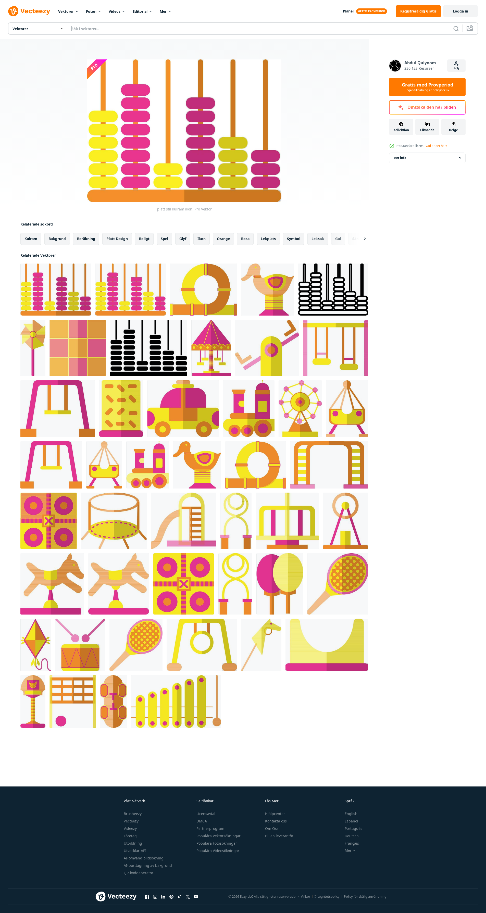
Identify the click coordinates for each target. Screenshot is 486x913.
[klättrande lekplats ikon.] (329, 465)
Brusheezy (133, 813)
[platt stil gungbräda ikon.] (267, 348)
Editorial (140, 11)
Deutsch (352, 835)
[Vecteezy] (29, 11)
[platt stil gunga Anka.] (267, 290)
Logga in (460, 11)
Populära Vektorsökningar (218, 835)
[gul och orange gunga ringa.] (202, 645)
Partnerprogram (210, 828)
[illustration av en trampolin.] (114, 521)
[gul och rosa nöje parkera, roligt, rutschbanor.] (326, 645)
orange (223, 238)
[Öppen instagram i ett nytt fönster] (155, 896)
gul (338, 238)
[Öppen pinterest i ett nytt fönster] (171, 896)
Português (353, 828)
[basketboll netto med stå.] (32, 701)
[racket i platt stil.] (337, 584)
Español (351, 821)
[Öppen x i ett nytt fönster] (188, 896)
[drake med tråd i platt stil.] (35, 645)
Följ (456, 68)
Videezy (130, 828)
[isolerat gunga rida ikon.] (287, 521)
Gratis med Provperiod (427, 87)
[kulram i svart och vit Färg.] (148, 348)
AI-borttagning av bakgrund (148, 865)
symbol (293, 238)
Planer (348, 11)
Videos (114, 11)
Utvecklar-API (135, 850)
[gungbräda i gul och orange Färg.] (261, 645)
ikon (201, 238)
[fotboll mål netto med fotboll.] (72, 701)
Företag (130, 835)
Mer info (399, 158)
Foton (91, 11)
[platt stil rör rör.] (203, 290)
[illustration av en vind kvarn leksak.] (32, 348)
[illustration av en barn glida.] (183, 521)
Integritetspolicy (327, 896)
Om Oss (272, 828)
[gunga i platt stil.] (335, 348)
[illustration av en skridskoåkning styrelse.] (113, 701)
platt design (117, 238)
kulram (30, 238)
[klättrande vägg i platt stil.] (121, 408)
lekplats (268, 238)
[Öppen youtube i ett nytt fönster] (196, 896)
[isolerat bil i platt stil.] (183, 408)
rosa (245, 238)
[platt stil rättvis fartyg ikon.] (347, 408)
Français (352, 843)
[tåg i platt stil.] (249, 408)
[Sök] (456, 29)
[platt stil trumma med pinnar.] (80, 645)
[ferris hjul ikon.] (345, 521)
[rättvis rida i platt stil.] (211, 348)
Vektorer (66, 11)
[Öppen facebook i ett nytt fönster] (147, 896)
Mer (163, 11)
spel (164, 238)
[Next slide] (360, 239)
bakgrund (57, 238)
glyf (182, 238)
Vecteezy (131, 821)
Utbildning (133, 843)
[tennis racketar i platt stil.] (279, 584)
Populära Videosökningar (217, 850)
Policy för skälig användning (365, 896)
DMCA (201, 821)
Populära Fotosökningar (216, 843)
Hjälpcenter (275, 813)
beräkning (86, 238)
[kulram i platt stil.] (333, 290)
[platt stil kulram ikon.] (55, 290)
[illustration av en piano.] (176, 701)
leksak (317, 238)
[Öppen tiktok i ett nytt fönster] (180, 896)
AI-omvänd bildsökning (144, 858)
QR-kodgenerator (138, 872)
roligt (144, 238)
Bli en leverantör (279, 835)
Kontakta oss (276, 821)
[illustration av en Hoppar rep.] (236, 521)
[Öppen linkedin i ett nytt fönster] (163, 896)
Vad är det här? (436, 146)
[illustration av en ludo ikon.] (48, 521)
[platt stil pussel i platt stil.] (77, 348)
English (351, 813)
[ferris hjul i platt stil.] (300, 408)
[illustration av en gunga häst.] (52, 584)
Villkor (305, 896)
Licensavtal (205, 813)
